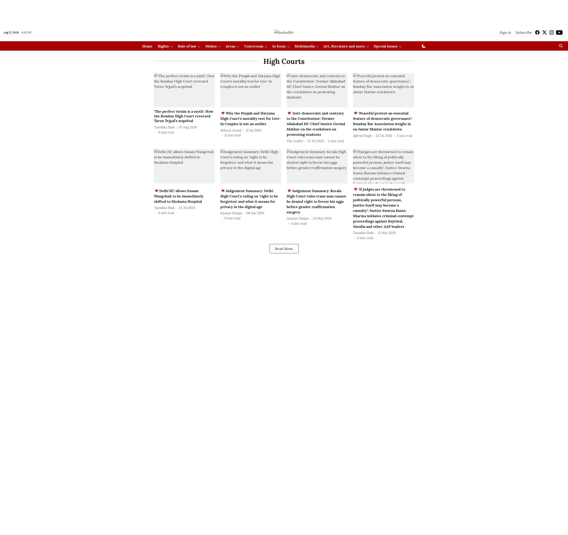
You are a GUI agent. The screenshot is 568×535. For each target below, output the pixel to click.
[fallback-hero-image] (184, 90)
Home (147, 46)
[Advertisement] (284, 12)
